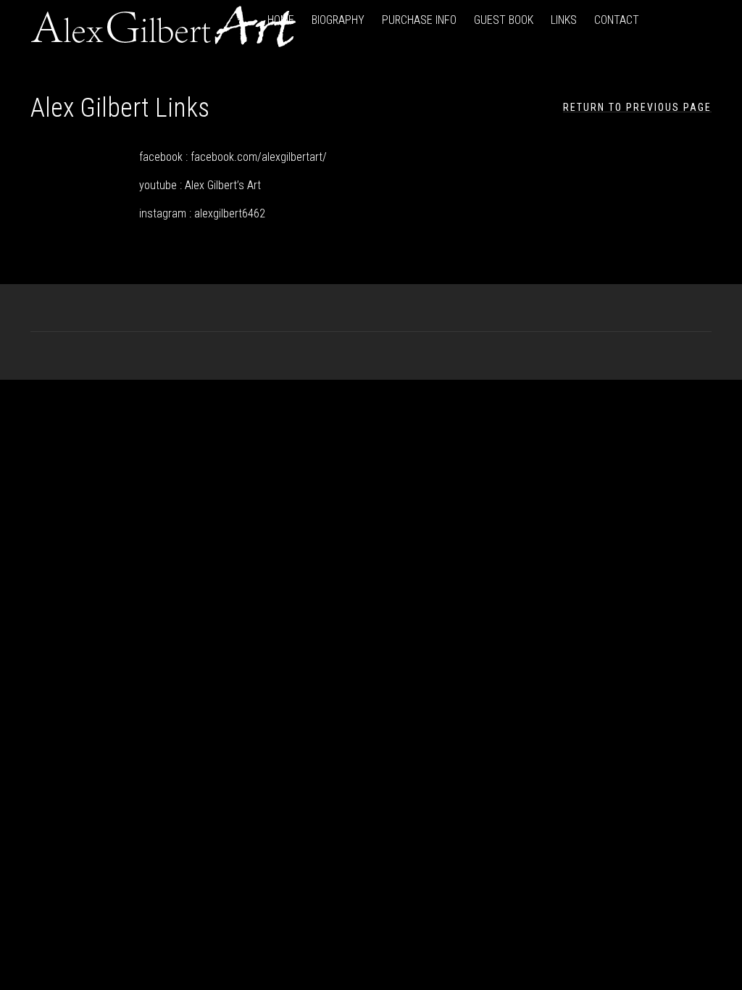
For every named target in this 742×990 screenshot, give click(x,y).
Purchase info (419, 20)
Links (564, 20)
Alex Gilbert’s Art (223, 185)
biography (338, 20)
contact (616, 20)
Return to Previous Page (637, 107)
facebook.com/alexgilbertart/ (259, 157)
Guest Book (503, 20)
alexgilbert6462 (229, 213)
